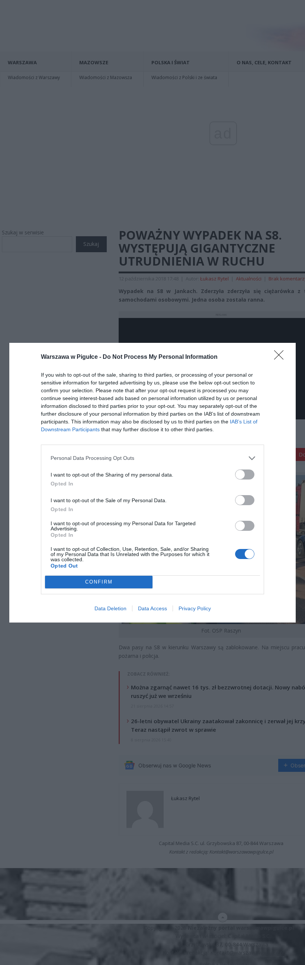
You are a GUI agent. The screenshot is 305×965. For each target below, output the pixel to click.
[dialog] (152, 483)
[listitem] (152, 458)
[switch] (244, 474)
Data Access (152, 608)
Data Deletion (110, 608)
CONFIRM (99, 582)
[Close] (281, 357)
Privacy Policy (195, 608)
